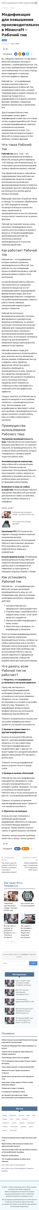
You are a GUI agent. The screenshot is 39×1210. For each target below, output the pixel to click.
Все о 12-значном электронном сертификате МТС (22, 992)
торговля (23, 1126)
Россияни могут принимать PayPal (13, 1092)
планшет (22, 1123)
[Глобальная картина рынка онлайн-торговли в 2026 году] (6, 514)
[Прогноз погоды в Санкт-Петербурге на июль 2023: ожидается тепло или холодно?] (9, 1011)
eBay (28, 1115)
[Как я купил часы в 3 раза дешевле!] (6, 524)
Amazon (21, 1115)
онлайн (14, 1123)
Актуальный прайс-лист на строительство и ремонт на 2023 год (24, 1020)
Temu (11, 1119)
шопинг (4, 1130)
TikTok (18, 1119)
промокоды (30, 1123)
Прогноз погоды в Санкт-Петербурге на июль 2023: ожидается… (25, 1011)
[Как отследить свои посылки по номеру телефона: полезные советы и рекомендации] (9, 983)
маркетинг (5, 1123)
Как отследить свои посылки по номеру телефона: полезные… (24, 983)
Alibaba (4, 1115)
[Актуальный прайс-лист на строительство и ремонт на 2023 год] (9, 1020)
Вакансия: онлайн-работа (10, 1155)
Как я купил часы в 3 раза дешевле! (13, 1165)
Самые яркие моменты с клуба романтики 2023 (18, 1067)
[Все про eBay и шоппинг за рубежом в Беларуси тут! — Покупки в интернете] (11, 919)
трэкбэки (24, 954)
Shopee (4, 1119)
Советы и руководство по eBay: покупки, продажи (18, 3)
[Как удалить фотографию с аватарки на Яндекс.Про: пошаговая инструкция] (28, 919)
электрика (13, 1130)
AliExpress (13, 1115)
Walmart (25, 1119)
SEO (33, 1115)
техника (5, 1126)
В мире (4, 40)
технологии (14, 1126)
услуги (31, 1126)
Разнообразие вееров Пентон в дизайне (15, 1057)
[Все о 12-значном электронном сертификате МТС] (9, 992)
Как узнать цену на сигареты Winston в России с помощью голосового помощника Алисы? (9, 867)
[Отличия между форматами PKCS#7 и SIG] (9, 1001)
